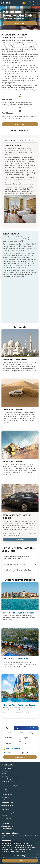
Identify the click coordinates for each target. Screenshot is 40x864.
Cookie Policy (31, 847)
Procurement (5, 823)
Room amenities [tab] (10, 140)
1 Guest (21, 733)
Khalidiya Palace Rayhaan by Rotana (19, 705)
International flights (7, 794)
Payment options (6, 818)
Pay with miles (27, 752)
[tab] (7, 728)
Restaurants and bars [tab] (27, 140)
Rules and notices (6, 829)
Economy (30, 733)
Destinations (5, 792)
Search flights (20, 757)
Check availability (20, 23)
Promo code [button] (7, 753)
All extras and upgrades (8, 813)
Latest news (4, 771)
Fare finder (4, 800)
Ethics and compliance (7, 781)
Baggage (4, 815)
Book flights (4, 789)
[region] (20, 852)
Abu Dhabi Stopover (7, 805)
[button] (24, 3)
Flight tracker (5, 797)
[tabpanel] (20, 184)
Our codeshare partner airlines (10, 779)
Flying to (25, 738)
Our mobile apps (6, 821)
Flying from (8, 738)
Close (20, 860)
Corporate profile (6, 768)
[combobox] (10, 732)
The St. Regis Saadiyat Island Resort (18, 612)
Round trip (9, 733)
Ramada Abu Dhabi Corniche (15, 658)
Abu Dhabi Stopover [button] (13, 749)
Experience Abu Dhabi (7, 802)
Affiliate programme (7, 826)
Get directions (20, 539)
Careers (3, 773)
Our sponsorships (6, 776)
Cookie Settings (20, 856)
